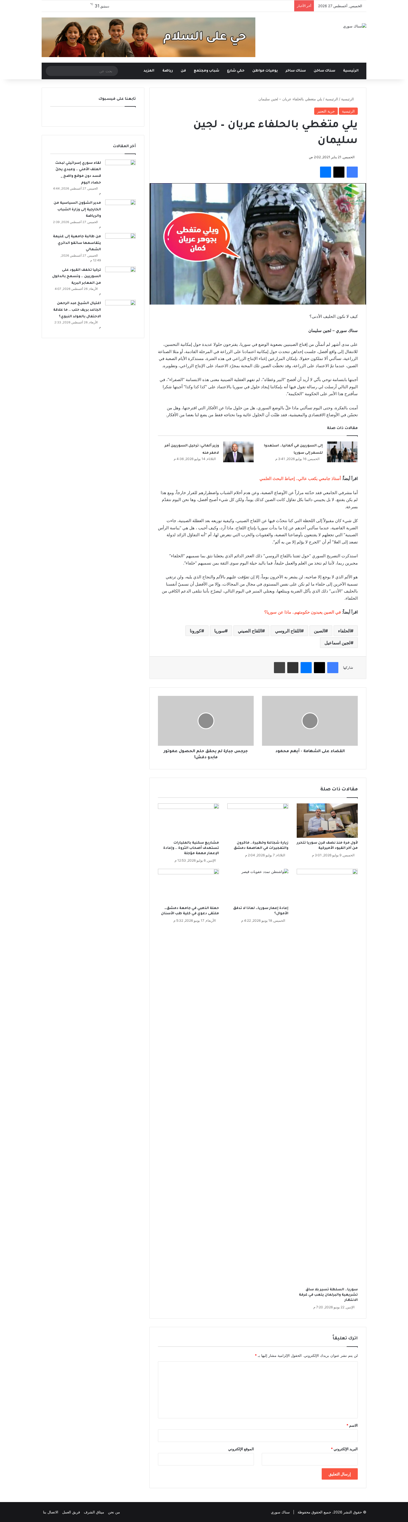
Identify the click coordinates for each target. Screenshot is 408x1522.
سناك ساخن (324, 71)
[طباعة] (279, 667)
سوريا (219, 631)
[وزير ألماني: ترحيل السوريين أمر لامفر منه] (238, 451)
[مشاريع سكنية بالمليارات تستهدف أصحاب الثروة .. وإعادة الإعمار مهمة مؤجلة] (188, 820)
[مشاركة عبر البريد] (292, 667)
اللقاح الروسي (288, 631)
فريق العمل (71, 1512)
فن (183, 71)
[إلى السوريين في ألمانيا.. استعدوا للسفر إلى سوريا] (342, 451)
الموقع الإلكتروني (241, 1449)
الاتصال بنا (50, 1512)
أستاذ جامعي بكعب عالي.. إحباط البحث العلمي (300, 478)
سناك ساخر (296, 71)
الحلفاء (344, 631)
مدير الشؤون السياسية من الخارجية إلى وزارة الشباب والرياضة (77, 209)
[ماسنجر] (325, 172)
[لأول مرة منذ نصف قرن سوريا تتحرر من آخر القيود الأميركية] (327, 820)
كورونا (195, 631)
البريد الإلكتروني (344, 1449)
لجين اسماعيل (337, 642)
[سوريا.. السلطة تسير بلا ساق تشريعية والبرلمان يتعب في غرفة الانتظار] (327, 1076)
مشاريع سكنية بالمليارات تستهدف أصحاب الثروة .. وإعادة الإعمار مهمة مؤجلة (191, 848)
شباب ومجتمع (206, 71)
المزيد (148, 71)
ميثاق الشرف (94, 1512)
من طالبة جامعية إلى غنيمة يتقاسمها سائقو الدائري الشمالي (77, 243)
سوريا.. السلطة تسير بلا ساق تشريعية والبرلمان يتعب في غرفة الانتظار (328, 1295)
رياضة (167, 71)
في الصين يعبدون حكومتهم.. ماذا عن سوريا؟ (302, 612)
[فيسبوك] (352, 172)
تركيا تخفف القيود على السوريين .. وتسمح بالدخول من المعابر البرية (76, 276)
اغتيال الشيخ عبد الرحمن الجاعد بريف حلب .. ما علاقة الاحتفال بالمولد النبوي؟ (77, 310)
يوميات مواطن (265, 71)
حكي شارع (236, 71)
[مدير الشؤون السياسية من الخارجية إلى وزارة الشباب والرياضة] (120, 210)
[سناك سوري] (354, 26)
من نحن (114, 1512)
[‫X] (338, 172)
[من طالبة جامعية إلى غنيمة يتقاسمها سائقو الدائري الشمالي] (120, 243)
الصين (319, 631)
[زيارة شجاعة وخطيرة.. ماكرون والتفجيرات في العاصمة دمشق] (257, 820)
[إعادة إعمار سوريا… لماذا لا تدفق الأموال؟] (257, 886)
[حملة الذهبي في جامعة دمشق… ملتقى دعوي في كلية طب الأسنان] (188, 886)
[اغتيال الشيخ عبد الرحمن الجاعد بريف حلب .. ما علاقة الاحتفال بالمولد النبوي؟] (120, 310)
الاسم (352, 1425)
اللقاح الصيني (250, 631)
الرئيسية (351, 71)
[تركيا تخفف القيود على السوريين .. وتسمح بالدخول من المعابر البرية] (120, 277)
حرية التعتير (326, 111)
